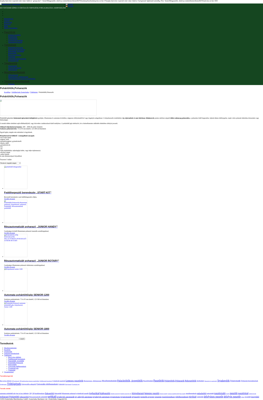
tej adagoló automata (83, 397)
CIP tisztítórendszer (38, 393)
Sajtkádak (11, 84)
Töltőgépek (10, 45)
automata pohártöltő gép (8, 393)
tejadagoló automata (101, 397)
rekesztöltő (24, 397)
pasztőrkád (243, 393)
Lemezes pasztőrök (14, 35)
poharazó (4, 396)
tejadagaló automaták (65, 397)
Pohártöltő (14, 396)
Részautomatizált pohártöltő (38, 397)
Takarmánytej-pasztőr (15, 42)
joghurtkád (94, 393)
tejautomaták (125, 397)
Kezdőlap (7, 92)
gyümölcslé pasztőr (82, 393)
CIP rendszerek (13, 75)
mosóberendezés (191, 393)
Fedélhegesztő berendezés (16, 49)
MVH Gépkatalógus (10, 28)
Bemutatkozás (8, 19)
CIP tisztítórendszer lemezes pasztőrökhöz (21, 79)
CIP (30, 393)
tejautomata (115, 397)
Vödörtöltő (11, 57)
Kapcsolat (7, 24)
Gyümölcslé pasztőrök (15, 40)
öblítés (242, 397)
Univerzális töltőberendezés (17, 59)
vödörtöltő (200, 397)
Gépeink (7, 20)
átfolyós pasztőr (232, 396)
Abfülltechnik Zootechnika (20, 92)
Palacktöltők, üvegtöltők (16, 51)
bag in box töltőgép (22, 393)
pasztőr (227, 393)
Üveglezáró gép (13, 61)
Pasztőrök (9, 32)
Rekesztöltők (12, 53)
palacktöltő (201, 393)
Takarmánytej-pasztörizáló (210, 381)
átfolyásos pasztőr (213, 396)
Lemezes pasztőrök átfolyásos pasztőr (176, 393)
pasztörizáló (220, 393)
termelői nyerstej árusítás (151, 397)
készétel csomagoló (115, 393)
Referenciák (8, 22)
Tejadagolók (10, 63)
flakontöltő (49, 393)
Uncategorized (9, 372)
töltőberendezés (182, 397)
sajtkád (52, 396)
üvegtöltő (248, 397)
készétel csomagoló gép (126, 393)
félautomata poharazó (69, 393)
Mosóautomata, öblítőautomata (18, 77)
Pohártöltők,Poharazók (15, 48)
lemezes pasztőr (151, 393)
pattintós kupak (252, 393)
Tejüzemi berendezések (16, 81)
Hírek (6, 26)
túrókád (192, 396)
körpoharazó (138, 393)
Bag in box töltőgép (14, 55)
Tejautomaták (12, 66)
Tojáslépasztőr (12, 39)
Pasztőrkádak (12, 37)
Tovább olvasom (9, 199)
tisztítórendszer (168, 397)
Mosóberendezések (14, 72)
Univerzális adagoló (14, 68)
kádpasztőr (105, 393)
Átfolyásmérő (12, 70)
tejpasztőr (136, 397)
